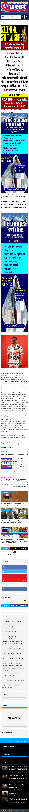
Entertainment (9, 194)
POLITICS (5, 665)
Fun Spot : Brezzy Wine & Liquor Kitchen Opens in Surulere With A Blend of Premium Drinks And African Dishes (14, 541)
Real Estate (6, 668)
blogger (5, 548)
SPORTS (4, 682)
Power (11, 665)
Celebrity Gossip (15, 624)
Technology (12, 682)
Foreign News (6, 648)
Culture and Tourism (9, 633)
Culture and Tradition (9, 638)
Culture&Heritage (8, 641)
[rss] (22, 741)
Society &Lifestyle (8, 678)
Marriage (13, 658)
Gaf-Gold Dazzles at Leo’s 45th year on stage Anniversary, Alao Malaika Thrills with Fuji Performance (14, 522)
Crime (11, 626)
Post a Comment (7, 554)
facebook (23, 548)
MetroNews (15, 660)
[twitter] (6, 741)
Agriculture (6, 621)
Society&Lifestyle (7, 680)
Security (5, 670)
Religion (14, 668)
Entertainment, (13, 211)
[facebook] (4, 741)
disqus (14, 548)
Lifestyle (5, 658)
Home (2, 194)
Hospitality (6, 653)
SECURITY (12, 670)
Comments (24, 605)
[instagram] (10, 741)
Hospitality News (16, 653)
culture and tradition (9, 636)
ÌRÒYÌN (11, 655)
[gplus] (15, 741)
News (22, 660)
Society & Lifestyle (8, 675)
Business (5, 624)
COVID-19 (5, 626)
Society (18, 673)
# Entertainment (9, 447)
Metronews (6, 660)
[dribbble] (19, 741)
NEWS (4, 663)
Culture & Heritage (8, 629)
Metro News (21, 658)
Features (16, 646)
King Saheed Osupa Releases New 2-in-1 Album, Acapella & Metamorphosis (13, 504)
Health (15, 648)
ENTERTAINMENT (7, 646)
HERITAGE (5, 651)
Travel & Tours (7, 687)
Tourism (5, 685)
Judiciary (18, 655)
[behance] (24, 741)
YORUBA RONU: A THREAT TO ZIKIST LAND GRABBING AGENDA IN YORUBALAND (18, 786)
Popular (14, 605)
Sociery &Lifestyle (8, 673)
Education (19, 641)
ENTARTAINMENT (7, 643)
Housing (5, 655)
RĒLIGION (21, 668)
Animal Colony (16, 621)
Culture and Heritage (9, 631)
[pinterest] (17, 741)
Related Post (5, 489)
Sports (23, 680)
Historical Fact (15, 651)
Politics (17, 663)
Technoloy (21, 682)
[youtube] (12, 741)
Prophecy (18, 665)
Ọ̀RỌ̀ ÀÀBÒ (10, 663)
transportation (14, 685)
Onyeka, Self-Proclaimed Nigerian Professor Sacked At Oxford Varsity (18, 800)
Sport (17, 680)
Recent (5, 605)
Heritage (22, 648)
